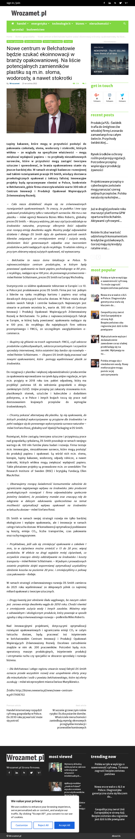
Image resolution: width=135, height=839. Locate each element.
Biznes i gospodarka (25, 36)
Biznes (80, 23)
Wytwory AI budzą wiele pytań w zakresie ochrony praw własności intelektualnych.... (75, 770)
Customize (22, 825)
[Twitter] (120, 3)
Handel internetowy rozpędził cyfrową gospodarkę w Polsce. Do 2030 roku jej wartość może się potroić (24, 715)
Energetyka (39, 23)
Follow (97, 94)
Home (9, 36)
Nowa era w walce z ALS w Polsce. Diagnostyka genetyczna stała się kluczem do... (109, 791)
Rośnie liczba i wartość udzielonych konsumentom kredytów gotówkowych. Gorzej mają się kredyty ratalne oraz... (109, 240)
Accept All (64, 825)
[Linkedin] (109, 3)
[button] (124, 23)
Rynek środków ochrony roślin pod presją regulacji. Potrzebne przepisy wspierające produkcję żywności (108, 162)
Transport (68, 41)
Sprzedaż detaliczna (33, 41)
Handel (21, 23)
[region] (43, 814)
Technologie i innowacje (53, 41)
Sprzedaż (18, 29)
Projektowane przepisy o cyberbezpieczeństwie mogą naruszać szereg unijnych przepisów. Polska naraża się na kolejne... (108, 189)
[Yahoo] (125, 3)
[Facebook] (104, 3)
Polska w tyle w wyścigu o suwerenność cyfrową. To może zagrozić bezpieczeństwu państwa (109, 769)
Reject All (43, 825)
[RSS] (115, 3)
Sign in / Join (13, 2)
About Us (116, 836)
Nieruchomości (99, 23)
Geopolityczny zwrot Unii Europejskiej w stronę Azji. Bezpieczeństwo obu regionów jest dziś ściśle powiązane (110, 814)
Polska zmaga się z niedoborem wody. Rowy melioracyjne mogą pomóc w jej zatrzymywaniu (114, 367)
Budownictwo (35, 29)
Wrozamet (15, 83)
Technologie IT (61, 23)
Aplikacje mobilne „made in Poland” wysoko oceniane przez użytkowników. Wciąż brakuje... (74, 789)
